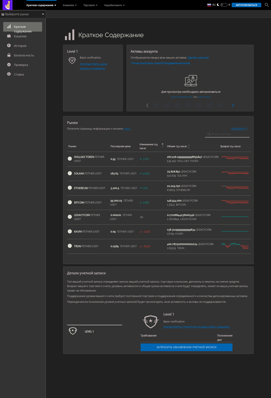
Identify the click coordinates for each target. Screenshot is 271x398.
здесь (127, 128)
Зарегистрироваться (181, 96)
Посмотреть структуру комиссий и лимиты (196, 327)
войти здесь (204, 96)
